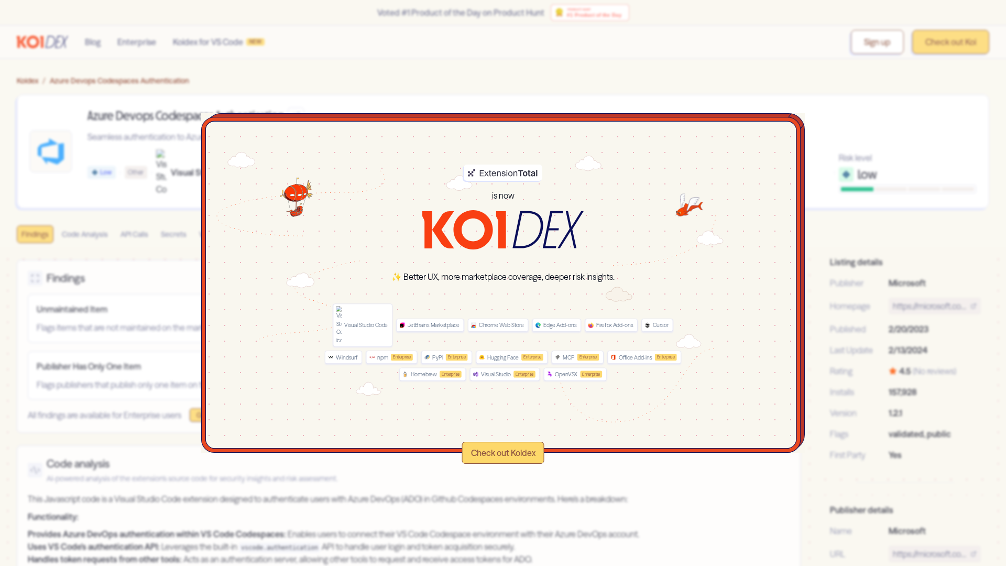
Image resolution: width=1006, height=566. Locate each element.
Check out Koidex (503, 453)
